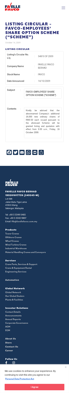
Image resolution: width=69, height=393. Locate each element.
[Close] (66, 367)
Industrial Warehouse (16, 248)
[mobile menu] (63, 7)
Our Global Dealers (14, 296)
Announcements (13, 315)
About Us (10, 338)
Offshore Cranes (13, 237)
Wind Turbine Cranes (15, 244)
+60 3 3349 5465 (17, 214)
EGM (7, 330)
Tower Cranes (12, 233)
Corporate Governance (16, 322)
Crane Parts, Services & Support (21, 264)
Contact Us (11, 346)
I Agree (34, 387)
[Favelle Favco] (12, 7)
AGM (7, 326)
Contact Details (13, 311)
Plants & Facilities (14, 299)
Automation (12, 279)
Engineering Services (15, 271)
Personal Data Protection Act (19, 378)
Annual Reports (13, 319)
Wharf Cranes (12, 240)
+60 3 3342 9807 (18, 218)
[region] (34, 378)
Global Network (13, 292)
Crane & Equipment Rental (18, 267)
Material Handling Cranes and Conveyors (25, 252)
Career (9, 350)
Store (8, 342)
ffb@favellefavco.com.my (24, 221)
